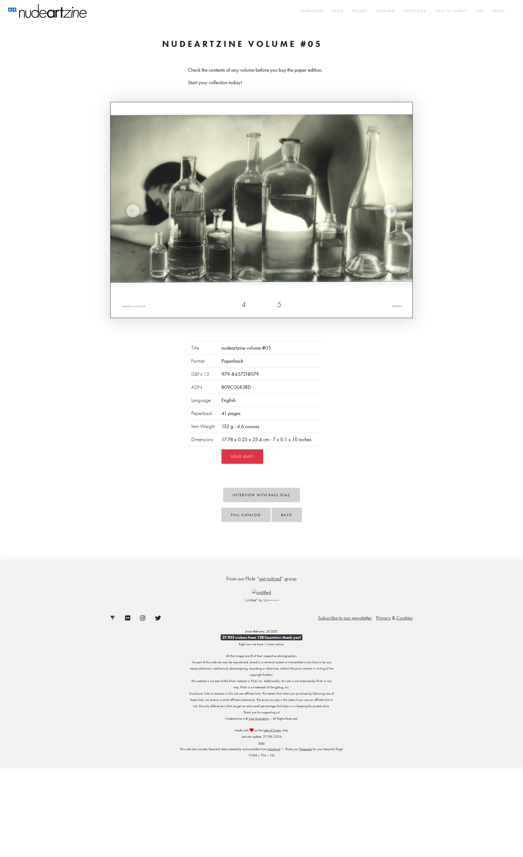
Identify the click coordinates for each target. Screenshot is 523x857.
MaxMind (273, 749)
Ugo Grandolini (259, 718)
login (261, 743)
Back (286, 514)
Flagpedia (305, 749)
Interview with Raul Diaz (261, 494)
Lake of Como (272, 730)
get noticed (270, 578)
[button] (133, 211)
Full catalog (246, 514)
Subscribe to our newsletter (345, 617)
